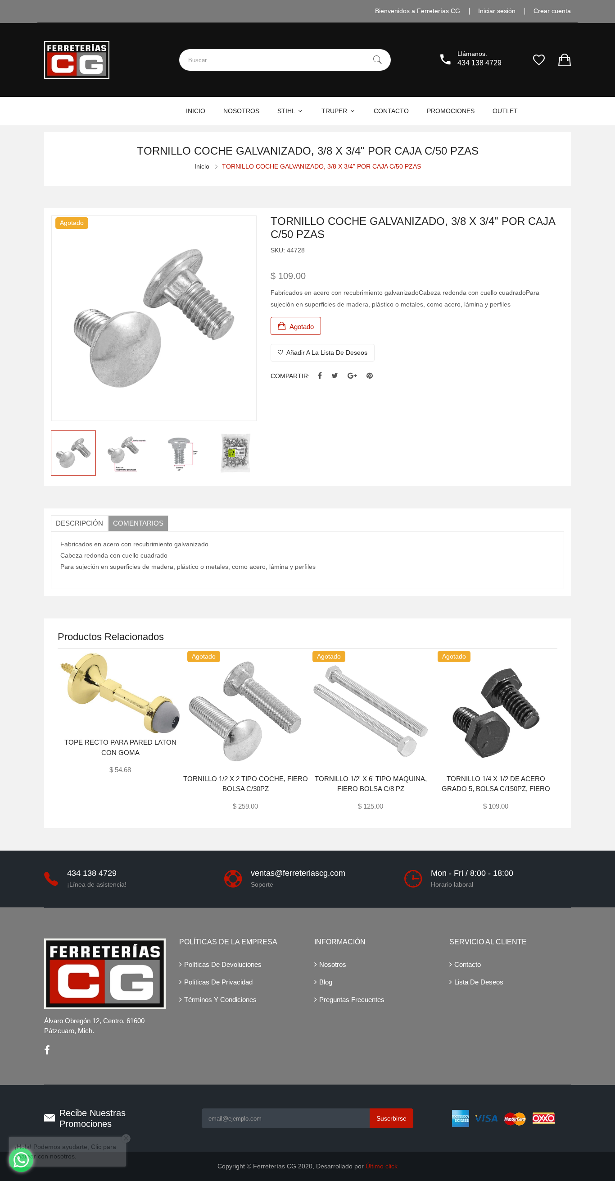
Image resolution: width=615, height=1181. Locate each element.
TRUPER (335, 110)
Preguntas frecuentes (351, 999)
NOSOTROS (241, 110)
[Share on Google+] (352, 376)
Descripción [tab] (79, 523)
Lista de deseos (478, 982)
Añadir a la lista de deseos (326, 352)
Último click (382, 1166)
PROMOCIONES (451, 110)
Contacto (467, 964)
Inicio (201, 166)
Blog (325, 982)
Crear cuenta (552, 10)
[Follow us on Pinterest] (369, 376)
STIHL (287, 110)
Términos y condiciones (220, 999)
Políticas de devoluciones (223, 964)
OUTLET (505, 110)
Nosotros (332, 964)
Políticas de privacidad (218, 982)
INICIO (195, 110)
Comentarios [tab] (138, 523)
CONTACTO (391, 110)
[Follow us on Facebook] (320, 376)
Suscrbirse (391, 1118)
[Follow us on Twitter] (335, 376)
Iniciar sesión (497, 10)
